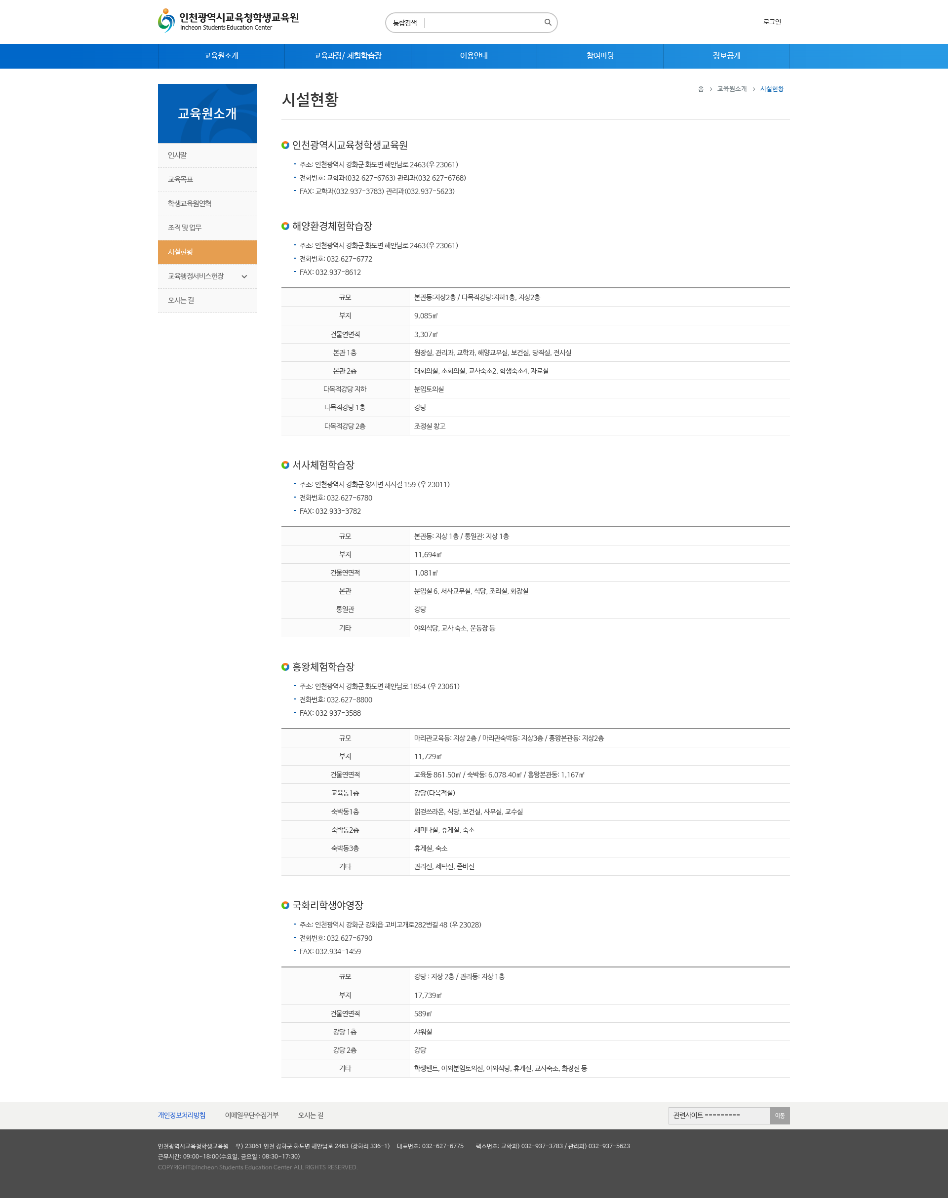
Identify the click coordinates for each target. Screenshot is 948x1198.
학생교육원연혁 (189, 203)
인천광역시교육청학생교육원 (228, 20)
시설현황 (180, 252)
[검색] (548, 22)
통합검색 (405, 23)
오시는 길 (181, 300)
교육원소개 (732, 89)
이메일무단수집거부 (251, 1116)
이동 (780, 1116)
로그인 (772, 22)
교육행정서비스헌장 (196, 276)
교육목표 (180, 179)
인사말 (177, 155)
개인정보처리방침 (181, 1116)
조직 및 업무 (184, 228)
